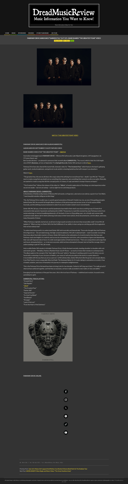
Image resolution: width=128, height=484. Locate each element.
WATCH (63, 152)
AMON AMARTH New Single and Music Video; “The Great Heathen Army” (48, 471)
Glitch (26, 286)
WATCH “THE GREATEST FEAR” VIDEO (65, 135)
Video (72, 41)
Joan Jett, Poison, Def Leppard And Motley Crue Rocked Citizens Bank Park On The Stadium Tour (58, 469)
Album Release (58, 41)
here (89, 163)
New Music (66, 41)
